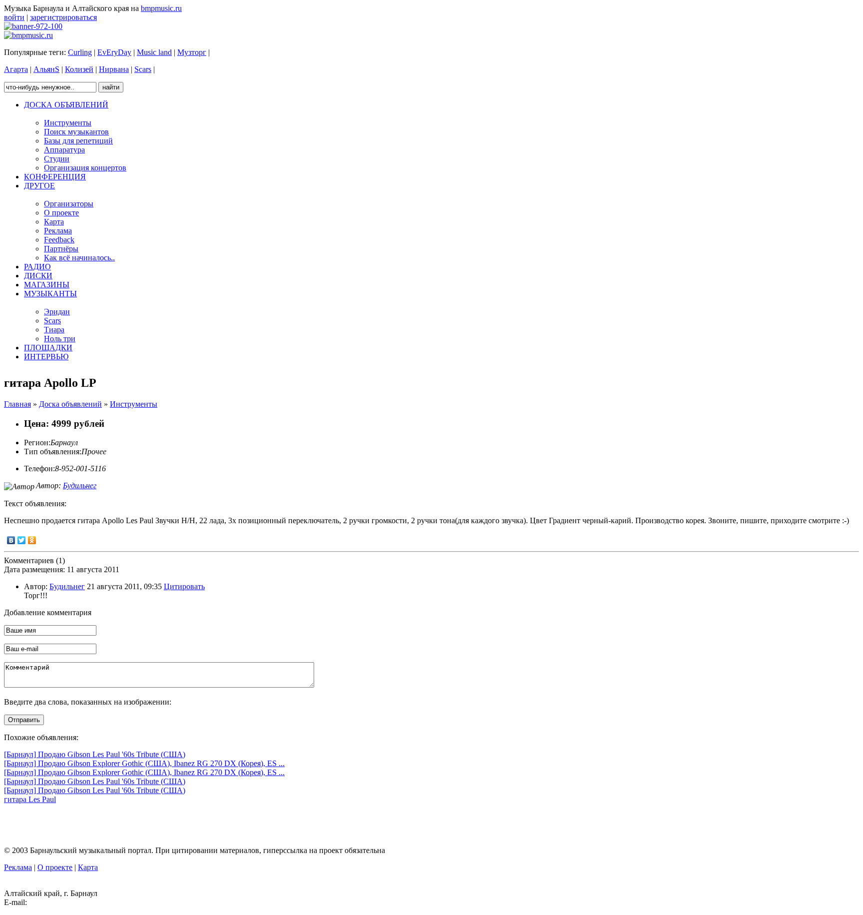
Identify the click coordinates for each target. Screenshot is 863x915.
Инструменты (133, 404)
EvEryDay (114, 52)
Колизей (79, 69)
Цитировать (184, 586)
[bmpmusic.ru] (28, 35)
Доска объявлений (70, 404)
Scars (142, 69)
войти (14, 17)
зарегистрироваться (63, 17)
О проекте (54, 867)
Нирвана (114, 69)
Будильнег (79, 485)
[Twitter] (21, 540)
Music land (154, 52)
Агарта (16, 69)
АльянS (46, 69)
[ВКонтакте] (11, 540)
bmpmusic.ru (161, 8)
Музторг (191, 52)
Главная (17, 404)
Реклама (18, 867)
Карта (88, 867)
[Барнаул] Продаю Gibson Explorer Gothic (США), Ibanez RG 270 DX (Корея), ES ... (144, 763)
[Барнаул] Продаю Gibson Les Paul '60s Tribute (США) (94, 754)
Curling (80, 52)
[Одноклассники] (32, 540)
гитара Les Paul (30, 799)
